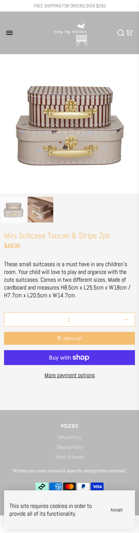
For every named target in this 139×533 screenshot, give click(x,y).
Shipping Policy (70, 447)
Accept (117, 510)
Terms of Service (69, 457)
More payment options (70, 375)
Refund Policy (69, 437)
